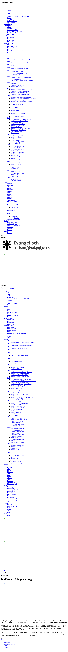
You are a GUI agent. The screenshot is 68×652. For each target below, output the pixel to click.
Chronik (9, 183)
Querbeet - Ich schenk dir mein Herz (20, 128)
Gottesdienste (7, 25)
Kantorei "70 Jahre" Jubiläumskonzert (21, 77)
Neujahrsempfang (15, 74)
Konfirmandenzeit (12, 48)
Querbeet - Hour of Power (17, 85)
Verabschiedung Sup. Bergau (18, 130)
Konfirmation (10, 15)
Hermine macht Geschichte (18, 104)
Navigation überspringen (7, 288)
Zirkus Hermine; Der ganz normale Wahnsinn (22, 59)
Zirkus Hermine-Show (16, 79)
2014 (8, 109)
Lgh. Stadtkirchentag (16, 180)
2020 (8, 67)
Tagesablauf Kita (15, 207)
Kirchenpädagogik (12, 201)
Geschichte (10, 227)
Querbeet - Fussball (16, 167)
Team (8, 55)
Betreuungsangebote (12, 204)
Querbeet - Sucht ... (16, 171)
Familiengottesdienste (13, 33)
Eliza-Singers (10, 40)
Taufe (8, 13)
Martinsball (14, 83)
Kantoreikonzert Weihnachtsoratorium (21, 119)
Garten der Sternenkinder (13, 225)
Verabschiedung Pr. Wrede (17, 156)
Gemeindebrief (11, 22)
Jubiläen (9, 19)
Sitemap (6, 645)
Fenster (9, 194)
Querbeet (9, 28)
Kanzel (9, 188)
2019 (8, 70)
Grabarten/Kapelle (12, 224)
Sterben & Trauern (12, 21)
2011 (8, 145)
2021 (8, 64)
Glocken (9, 195)
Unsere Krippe (11, 209)
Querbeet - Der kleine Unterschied (20, 91)
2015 (8, 95)
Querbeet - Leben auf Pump (18, 124)
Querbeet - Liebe (15, 176)
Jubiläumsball (14, 168)
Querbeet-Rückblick (12, 30)
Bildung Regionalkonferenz (18, 173)
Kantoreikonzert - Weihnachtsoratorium (21, 97)
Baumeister (10, 185)
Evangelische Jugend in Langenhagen (17, 50)
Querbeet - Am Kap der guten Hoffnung (21, 101)
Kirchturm (10, 189)
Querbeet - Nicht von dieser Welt (19, 92)
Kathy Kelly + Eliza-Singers (18, 152)
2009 (8, 170)
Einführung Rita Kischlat (17, 146)
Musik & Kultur (8, 36)
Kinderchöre (10, 42)
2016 (8, 88)
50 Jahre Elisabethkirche (17, 179)
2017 (8, 82)
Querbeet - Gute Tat (16, 164)
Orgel (8, 192)
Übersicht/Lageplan (12, 222)
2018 (8, 76)
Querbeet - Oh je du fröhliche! (18, 136)
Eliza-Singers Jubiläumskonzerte (19, 73)
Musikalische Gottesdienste (14, 31)
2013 (8, 118)
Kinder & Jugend (8, 43)
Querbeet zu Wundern (16, 86)
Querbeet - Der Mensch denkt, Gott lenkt (21, 89)
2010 (8, 161)
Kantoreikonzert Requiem (17, 162)
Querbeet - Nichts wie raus (18, 103)
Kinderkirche (10, 34)
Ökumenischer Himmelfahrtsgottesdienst (21, 62)
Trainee (9, 53)
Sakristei (9, 197)
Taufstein (9, 191)
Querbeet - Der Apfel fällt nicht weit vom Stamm (23, 98)
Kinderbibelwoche (12, 46)
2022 (8, 61)
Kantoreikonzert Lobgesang (18, 149)
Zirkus (9, 52)
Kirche (6, 182)
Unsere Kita (10, 206)
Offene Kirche (11, 200)
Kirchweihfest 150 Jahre (17, 71)
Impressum (7, 642)
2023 (8, 58)
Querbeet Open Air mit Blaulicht (19, 68)
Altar (8, 186)
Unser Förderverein (16, 216)
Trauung (9, 18)
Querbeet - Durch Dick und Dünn (19, 121)
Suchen (3, 237)
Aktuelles (6, 9)
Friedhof (6, 221)
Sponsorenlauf (14, 155)
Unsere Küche (11, 210)
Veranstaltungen (8, 24)
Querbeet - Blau (15, 150)
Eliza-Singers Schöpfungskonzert (19, 100)
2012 (8, 134)
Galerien (6, 56)
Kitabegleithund (11, 212)
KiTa (5, 203)
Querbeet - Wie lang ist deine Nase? (20, 94)
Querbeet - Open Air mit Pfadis (19, 65)
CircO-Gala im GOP (16, 122)
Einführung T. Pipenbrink (17, 142)
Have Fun (10, 49)
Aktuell (9, 27)
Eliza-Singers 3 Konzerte (17, 159)
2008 (8, 177)
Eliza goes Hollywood (16, 127)
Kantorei (9, 39)
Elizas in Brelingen (16, 140)
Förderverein (10, 37)
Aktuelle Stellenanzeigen (13, 219)
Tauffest (9, 12)
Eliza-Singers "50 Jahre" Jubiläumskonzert (22, 80)
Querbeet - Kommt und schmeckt (19, 112)
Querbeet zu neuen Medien (18, 106)
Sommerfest (14, 165)
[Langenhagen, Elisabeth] (34, 251)
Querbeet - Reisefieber (16, 153)
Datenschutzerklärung (9, 644)
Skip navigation (5, 639)
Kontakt (9, 213)
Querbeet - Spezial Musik (17, 125)
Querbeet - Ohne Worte (17, 139)
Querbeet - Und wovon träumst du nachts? (22, 115)
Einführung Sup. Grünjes (17, 116)
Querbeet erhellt (15, 110)
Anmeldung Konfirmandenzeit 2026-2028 (18, 16)
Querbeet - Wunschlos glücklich (19, 137)
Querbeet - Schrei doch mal (18, 113)
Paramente (10, 198)
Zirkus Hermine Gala (16, 131)
